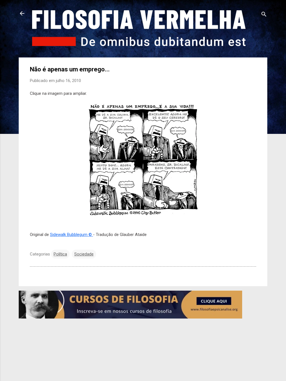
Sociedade (84, 254)
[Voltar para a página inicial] (22, 14)
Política (60, 254)
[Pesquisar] (264, 15)
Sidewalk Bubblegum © (71, 234)
